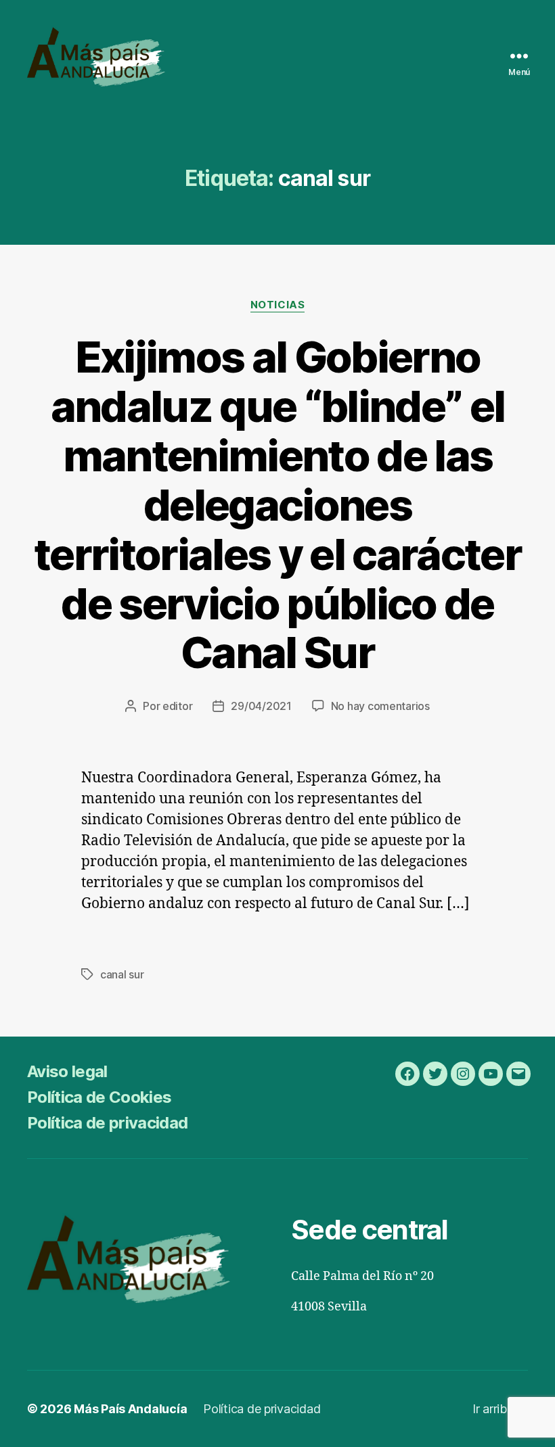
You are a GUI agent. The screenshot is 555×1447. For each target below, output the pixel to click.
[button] (22, 20)
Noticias (277, 305)
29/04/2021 (261, 706)
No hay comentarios (380, 706)
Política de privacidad (107, 1123)
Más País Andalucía (130, 1409)
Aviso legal (67, 1071)
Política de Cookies (99, 1097)
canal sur (122, 974)
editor (177, 706)
